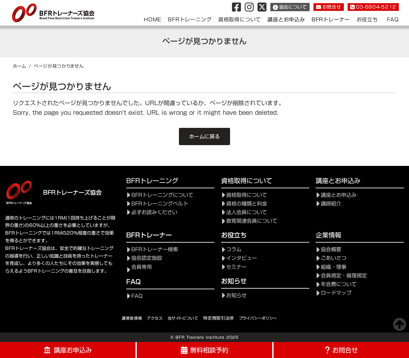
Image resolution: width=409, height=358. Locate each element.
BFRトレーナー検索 (154, 249)
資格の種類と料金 (246, 203)
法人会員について (246, 212)
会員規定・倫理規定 (344, 275)
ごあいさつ (333, 258)
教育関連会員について (251, 221)
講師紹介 (331, 203)
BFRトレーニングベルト (159, 203)
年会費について (339, 284)
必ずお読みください (154, 212)
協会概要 (331, 249)
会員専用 (141, 267)
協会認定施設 (146, 258)
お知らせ (236, 295)
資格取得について (246, 195)
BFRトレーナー (331, 20)
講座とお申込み (286, 20)
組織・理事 (333, 267)
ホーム (19, 66)
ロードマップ (336, 293)
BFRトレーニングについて (162, 195)
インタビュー (241, 258)
